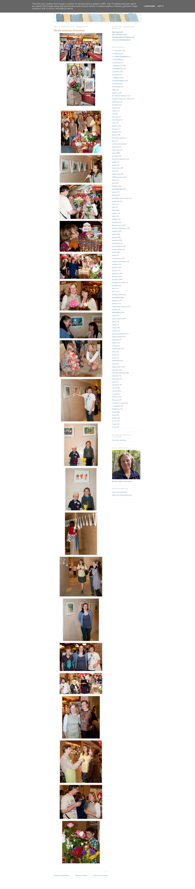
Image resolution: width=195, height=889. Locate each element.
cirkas (114, 123)
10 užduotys (116, 53)
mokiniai (115, 240)
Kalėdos (115, 186)
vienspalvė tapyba (118, 403)
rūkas (114, 321)
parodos (115, 267)
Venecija (115, 400)
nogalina (115, 264)
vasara (114, 394)
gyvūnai (115, 156)
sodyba (114, 330)
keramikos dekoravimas (120, 198)
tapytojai (115, 370)
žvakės (114, 424)
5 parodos (115, 71)
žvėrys (114, 427)
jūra (113, 183)
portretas (115, 303)
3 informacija (117, 65)
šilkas (114, 351)
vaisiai (114, 388)
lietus (114, 210)
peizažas (115, 279)
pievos (114, 291)
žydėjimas (115, 409)
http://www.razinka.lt (119, 492)
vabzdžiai (115, 385)
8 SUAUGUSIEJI (118, 80)
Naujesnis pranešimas (61, 875)
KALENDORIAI (118, 189)
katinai (114, 195)
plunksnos (116, 300)
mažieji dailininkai (119, 228)
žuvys (114, 421)
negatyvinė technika (119, 261)
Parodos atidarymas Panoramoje (69, 30)
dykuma (115, 129)
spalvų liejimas (117, 336)
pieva (114, 288)
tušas (114, 382)
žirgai (114, 415)
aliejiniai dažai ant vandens (122, 98)
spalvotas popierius (119, 333)
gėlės (114, 153)
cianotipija (116, 119)
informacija (116, 174)
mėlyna (114, 234)
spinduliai (115, 339)
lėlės (113, 207)
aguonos (115, 92)
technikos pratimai (118, 372)
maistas (114, 213)
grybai (114, 165)
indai (114, 171)
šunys (114, 358)
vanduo (115, 391)
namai (114, 255)
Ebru (114, 141)
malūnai (115, 219)
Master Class (116, 225)
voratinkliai (116, 406)
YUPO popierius (118, 177)
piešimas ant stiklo (118, 282)
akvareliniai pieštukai (120, 95)
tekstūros (115, 376)
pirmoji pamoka (118, 294)
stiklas (114, 342)
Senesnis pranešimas (101, 875)
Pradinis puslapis (81, 875)
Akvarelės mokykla (119, 440)
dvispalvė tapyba (118, 138)
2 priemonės (116, 62)
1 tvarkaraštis (117, 50)
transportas (116, 379)
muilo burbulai (117, 246)
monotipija (116, 243)
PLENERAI (116, 297)
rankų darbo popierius (120, 306)
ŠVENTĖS (116, 360)
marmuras (115, 222)
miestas (114, 237)
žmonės (115, 418)
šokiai (114, 354)
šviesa (114, 363)
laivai (114, 204)
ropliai (114, 315)
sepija (114, 324)
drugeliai (115, 132)
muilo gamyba (117, 249)
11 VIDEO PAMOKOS (120, 56)
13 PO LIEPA (117, 59)
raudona (115, 309)
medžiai (115, 231)
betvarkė (115, 117)
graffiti (114, 162)
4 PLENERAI (117, 68)
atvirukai (115, 105)
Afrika (114, 89)
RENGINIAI (116, 312)
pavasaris (115, 276)
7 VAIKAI (115, 77)
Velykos (115, 397)
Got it (161, 6)
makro (114, 216)
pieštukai (115, 285)
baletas (114, 110)
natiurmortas (116, 258)
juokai (114, 180)
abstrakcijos (116, 86)
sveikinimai (116, 348)
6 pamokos (116, 74)
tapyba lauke (116, 367)
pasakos (115, 270)
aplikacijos (116, 101)
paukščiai (115, 273)
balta (114, 114)
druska (114, 135)
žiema (114, 412)
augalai (114, 107)
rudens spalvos (117, 318)
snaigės (114, 327)
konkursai (115, 201)
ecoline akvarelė (118, 144)
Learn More (149, 6)
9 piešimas (116, 83)
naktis (114, 252)
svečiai (114, 345)
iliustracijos (116, 168)
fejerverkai (116, 150)
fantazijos (115, 147)
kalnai (114, 192)
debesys (115, 126)
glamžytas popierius (119, 159)
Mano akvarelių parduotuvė (122, 495)
